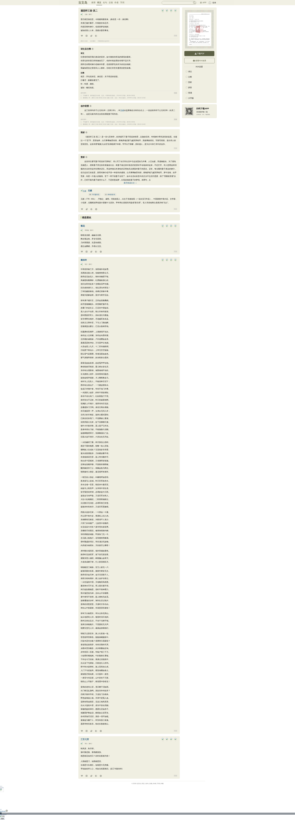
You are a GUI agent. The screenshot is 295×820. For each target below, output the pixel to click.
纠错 (162, 783)
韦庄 (86, 264)
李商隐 (87, 230)
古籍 (111, 2)
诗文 (99, 2)
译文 (190, 72)
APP (204, 3)
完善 (175, 35)
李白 (86, 743)
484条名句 (111, 194)
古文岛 (82, 2)
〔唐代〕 (90, 14)
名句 (105, 2)
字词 (122, 2)
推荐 (93, 2)
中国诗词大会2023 (103, 41)
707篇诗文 (95, 194)
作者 (116, 2)
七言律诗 (92, 41)
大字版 (191, 98)
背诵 (190, 93)
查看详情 (3, 811)
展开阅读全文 (129, 183)
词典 (2, 819)
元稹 (86, 14)
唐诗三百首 (84, 41)
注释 (190, 77)
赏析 (190, 82)
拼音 (190, 87)
